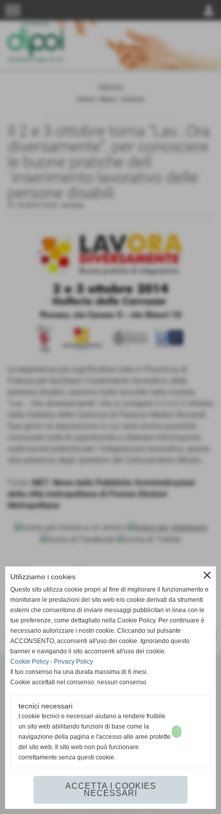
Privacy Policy (73, 661)
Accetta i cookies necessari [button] (110, 790)
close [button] (207, 575)
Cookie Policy (29, 661)
